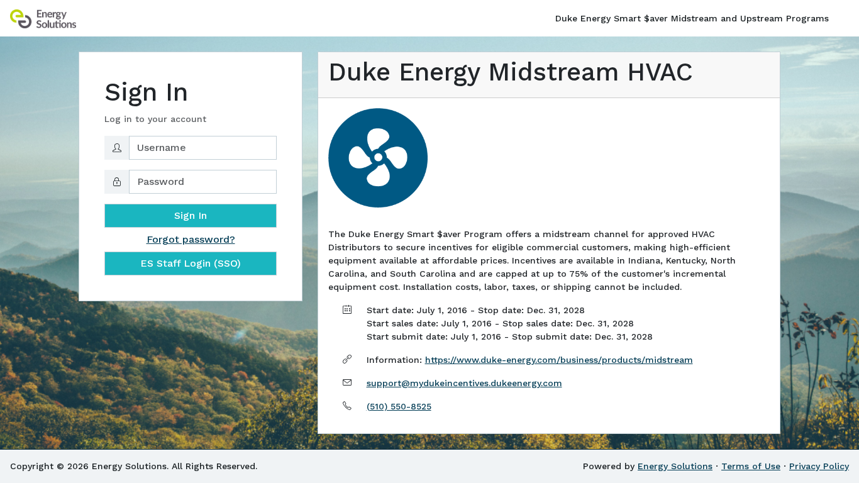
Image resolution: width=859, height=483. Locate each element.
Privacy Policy (819, 466)
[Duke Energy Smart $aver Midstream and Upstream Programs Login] (43, 18)
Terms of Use (750, 466)
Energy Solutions (675, 466)
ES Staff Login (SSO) (190, 263)
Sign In (190, 215)
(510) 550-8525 (399, 406)
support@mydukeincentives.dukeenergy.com (464, 383)
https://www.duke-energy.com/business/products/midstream (559, 360)
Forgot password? (191, 239)
